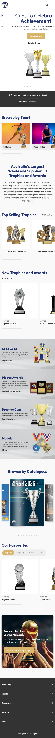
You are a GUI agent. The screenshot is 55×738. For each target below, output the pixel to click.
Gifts (41, 552)
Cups (31, 552)
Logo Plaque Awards (11, 391)
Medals (5, 450)
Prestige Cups (8, 419)
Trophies (8, 552)
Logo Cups (7, 360)
